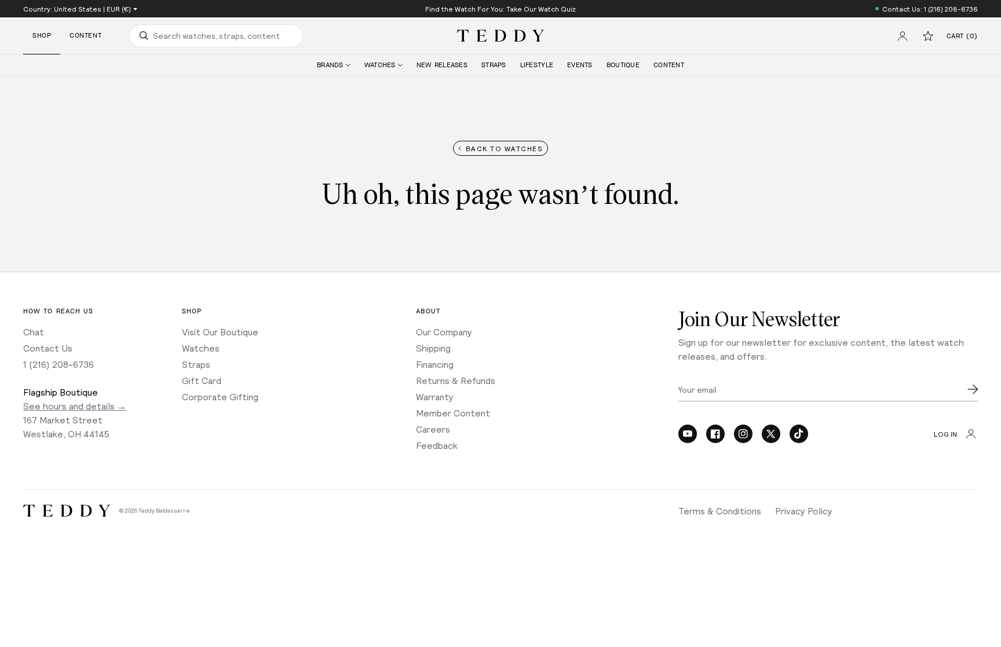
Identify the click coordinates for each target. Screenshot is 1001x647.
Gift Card (201, 380)
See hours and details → (74, 405)
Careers (433, 428)
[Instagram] (743, 434)
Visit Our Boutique (220, 331)
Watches (201, 347)
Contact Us (47, 347)
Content (85, 35)
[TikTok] (799, 434)
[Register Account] (902, 36)
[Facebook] (715, 434)
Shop (41, 35)
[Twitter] (771, 434)
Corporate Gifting (220, 396)
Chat (33, 331)
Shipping (433, 347)
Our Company (444, 331)
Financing (435, 364)
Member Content (453, 412)
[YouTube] (687, 434)
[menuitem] (333, 65)
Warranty (435, 396)
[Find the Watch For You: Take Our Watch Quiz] (500, 8)
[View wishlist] (928, 36)
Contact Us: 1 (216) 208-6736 (930, 9)
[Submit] (972, 389)
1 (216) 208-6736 (58, 364)
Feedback (437, 445)
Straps (196, 364)
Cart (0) (962, 36)
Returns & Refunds (455, 380)
